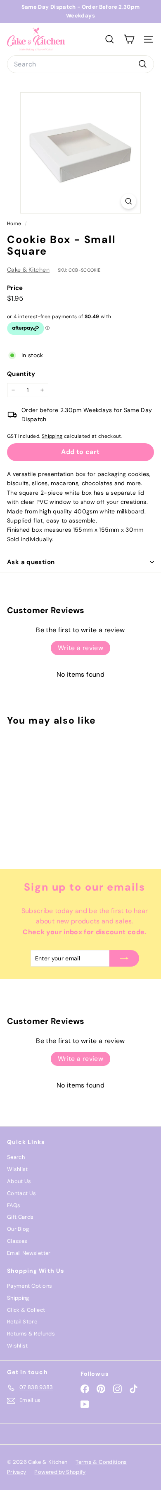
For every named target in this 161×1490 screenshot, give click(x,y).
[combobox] (80, 64)
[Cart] (129, 39)
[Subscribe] (124, 958)
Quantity (21, 374)
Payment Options (29, 1285)
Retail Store (22, 1321)
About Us (19, 1181)
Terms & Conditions (101, 1461)
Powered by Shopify (59, 1471)
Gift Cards (20, 1216)
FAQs (13, 1205)
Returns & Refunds (31, 1333)
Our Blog (18, 1228)
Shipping (52, 436)
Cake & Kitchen (28, 269)
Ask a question (30, 562)
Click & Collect (26, 1309)
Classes (17, 1241)
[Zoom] (128, 201)
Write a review (81, 647)
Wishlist (17, 1169)
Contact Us (21, 1193)
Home (15, 223)
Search (16, 1157)
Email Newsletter (29, 1253)
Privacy (16, 1471)
